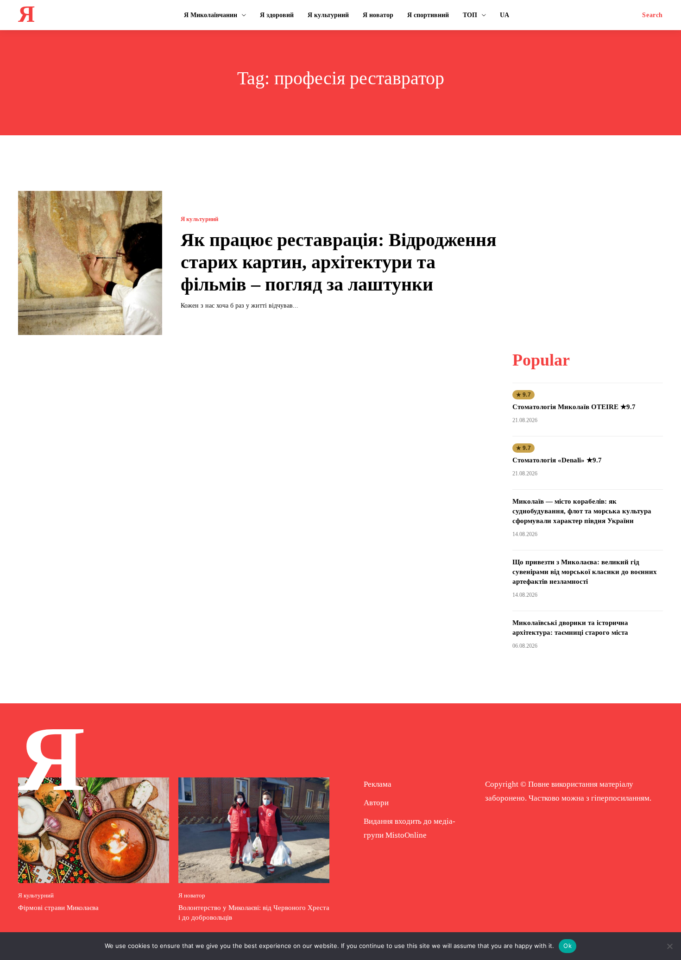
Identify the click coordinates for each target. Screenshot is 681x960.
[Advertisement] (587, 249)
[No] (669, 946)
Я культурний (199, 219)
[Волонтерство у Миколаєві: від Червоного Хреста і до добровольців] (253, 830)
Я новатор (191, 895)
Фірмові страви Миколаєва (58, 907)
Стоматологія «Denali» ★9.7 (557, 460)
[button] (652, 15)
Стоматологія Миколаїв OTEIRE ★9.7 (574, 407)
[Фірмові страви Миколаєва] (93, 830)
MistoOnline (406, 835)
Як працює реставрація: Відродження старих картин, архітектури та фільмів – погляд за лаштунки (339, 262)
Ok (567, 945)
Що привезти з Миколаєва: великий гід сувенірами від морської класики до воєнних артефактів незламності (584, 571)
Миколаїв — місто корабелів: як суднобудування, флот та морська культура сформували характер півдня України (581, 511)
